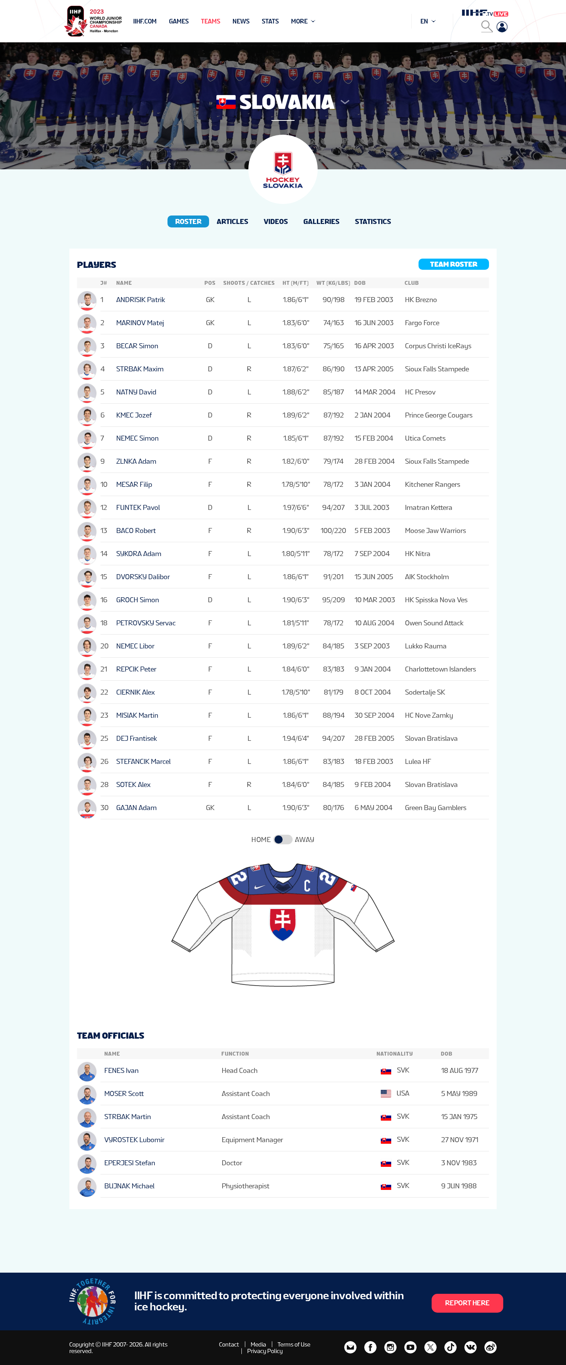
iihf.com (145, 21)
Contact (229, 1344)
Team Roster (453, 264)
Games (179, 21)
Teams (210, 21)
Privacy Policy (265, 1351)
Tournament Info (160, 21)
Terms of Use (294, 1344)
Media (258, 1344)
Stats (270, 21)
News (241, 21)
